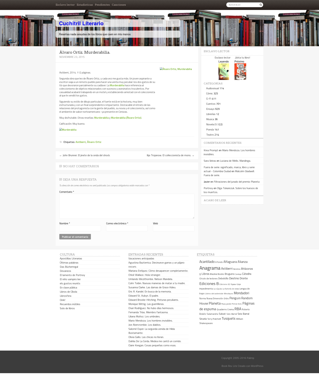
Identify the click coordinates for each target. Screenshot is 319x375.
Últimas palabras (69, 263)
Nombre (64, 223)
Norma (202, 298)
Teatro (210, 135)
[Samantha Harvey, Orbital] (223, 79)
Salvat (222, 314)
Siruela (203, 319)
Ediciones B (209, 283)
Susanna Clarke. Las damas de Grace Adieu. (152, 287)
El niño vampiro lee (70, 279)
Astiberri (81, 142)
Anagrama (209, 267)
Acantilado (207, 261)
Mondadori (241, 293)
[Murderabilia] (67, 130)
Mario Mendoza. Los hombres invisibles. (150, 320)
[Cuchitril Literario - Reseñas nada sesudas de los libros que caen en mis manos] (248, 20)
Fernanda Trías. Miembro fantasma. (148, 312)
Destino (234, 278)
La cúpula (217, 288)
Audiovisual (212, 88)
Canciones (119, 4)
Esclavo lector (65, 4)
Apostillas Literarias (71, 258)
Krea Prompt (211, 150)
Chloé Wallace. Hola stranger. (144, 275)
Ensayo (210, 109)
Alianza (243, 261)
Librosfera (65, 296)
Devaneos (65, 271)
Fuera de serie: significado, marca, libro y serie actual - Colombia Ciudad (229, 169)
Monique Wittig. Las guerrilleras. (146, 304)
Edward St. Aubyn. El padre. (143, 296)
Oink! (62, 300)
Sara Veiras (210, 161)
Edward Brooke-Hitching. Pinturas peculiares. (153, 300)
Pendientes (102, 4)
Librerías (210, 114)
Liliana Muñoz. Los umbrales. (144, 316)
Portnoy (208, 188)
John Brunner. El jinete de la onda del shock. (84, 155)
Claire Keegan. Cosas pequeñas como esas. (152, 345)
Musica (210, 119)
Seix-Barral (231, 314)
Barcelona (236, 269)
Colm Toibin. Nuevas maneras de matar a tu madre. (156, 283)
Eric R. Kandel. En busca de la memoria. (149, 291)
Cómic (209, 93)
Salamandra (212, 314)
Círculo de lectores (208, 278)
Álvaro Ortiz (94, 142)
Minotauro (228, 293)
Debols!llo (223, 278)
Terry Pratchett (214, 319)
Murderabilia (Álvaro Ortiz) (126, 118)
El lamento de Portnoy (72, 275)
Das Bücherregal (69, 267)
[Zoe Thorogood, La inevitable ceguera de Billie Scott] (240, 79)
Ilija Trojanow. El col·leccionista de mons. (170, 155)
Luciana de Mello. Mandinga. (235, 161)
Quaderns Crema (225, 309)
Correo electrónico (117, 223)
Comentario (66, 192)
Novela (210, 124)
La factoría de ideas (230, 288)
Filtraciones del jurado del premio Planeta (237, 182)
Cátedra (246, 274)
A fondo (219, 262)
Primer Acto (237, 303)
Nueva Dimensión (215, 298)
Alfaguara (230, 261)
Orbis (226, 298)
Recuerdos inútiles (70, 304)
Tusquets (228, 318)
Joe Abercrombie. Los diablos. (144, 325)
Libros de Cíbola (68, 292)
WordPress (257, 366)
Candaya (238, 274)
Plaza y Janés (226, 303)
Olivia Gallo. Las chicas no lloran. (146, 337)
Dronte (244, 278)
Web (155, 223)
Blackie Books (217, 274)
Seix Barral (243, 314)
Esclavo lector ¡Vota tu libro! (232, 57)
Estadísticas (85, 4)
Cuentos (210, 104)
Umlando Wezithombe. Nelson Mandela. (150, 279)
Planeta (215, 303)
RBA (237, 309)
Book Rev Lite (229, 366)
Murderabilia (117, 85)
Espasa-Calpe (236, 284)
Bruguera (229, 274)
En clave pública (68, 287)
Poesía (210, 129)
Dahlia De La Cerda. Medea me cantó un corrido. (154, 341)
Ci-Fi (208, 99)
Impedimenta (206, 288)
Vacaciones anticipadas (141, 258)
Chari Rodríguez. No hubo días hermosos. (151, 308)
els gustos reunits (70, 283)
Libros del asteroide (214, 293)
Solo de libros (67, 308)
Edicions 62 (224, 284)
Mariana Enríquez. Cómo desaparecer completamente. (158, 271)
